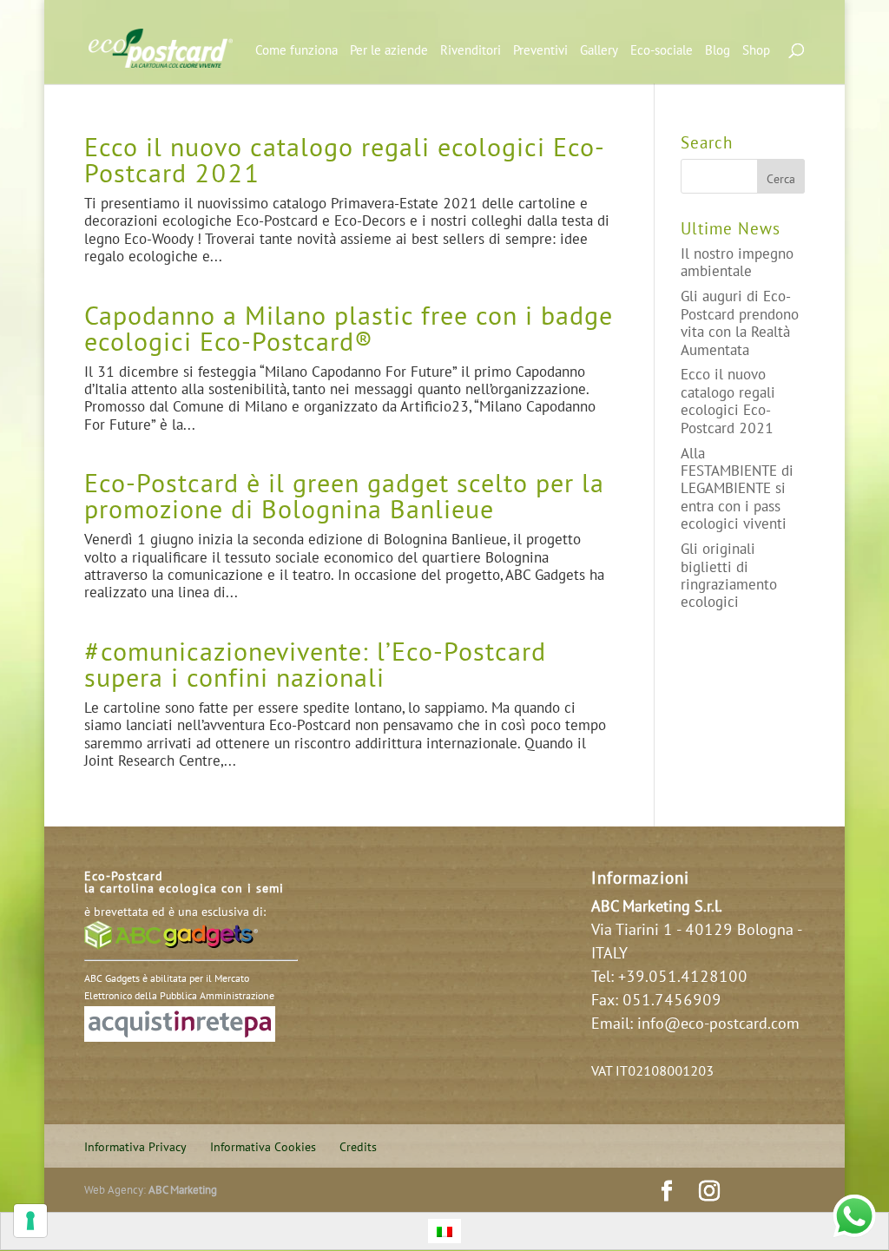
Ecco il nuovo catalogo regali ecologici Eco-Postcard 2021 (344, 159)
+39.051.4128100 (682, 975)
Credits (358, 1146)
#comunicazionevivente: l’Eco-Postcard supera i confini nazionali (315, 664)
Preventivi (540, 50)
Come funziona (296, 50)
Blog (717, 50)
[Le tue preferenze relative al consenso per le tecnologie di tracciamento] (30, 1220)
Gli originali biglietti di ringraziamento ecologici (729, 574)
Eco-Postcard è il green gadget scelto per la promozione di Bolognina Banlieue (344, 495)
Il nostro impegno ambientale (737, 262)
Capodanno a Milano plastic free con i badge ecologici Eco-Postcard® (348, 328)
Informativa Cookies (263, 1146)
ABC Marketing (182, 1189)
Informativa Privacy (135, 1146)
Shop (756, 50)
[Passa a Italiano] (444, 1231)
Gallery (599, 50)
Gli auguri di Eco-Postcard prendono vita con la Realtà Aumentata (740, 322)
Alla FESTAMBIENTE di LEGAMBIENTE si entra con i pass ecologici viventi (737, 488)
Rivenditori (470, 50)
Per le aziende (389, 50)
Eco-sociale (661, 50)
